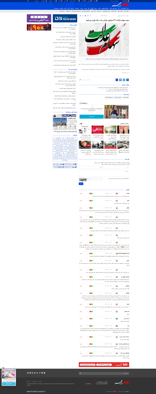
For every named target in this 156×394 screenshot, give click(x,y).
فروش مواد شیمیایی (58, 148)
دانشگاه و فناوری (105, 8)
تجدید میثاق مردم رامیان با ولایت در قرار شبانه (66, 39)
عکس (68, 8)
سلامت (99, 8)
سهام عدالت (125, 97)
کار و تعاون (68, 11)
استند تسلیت (57, 143)
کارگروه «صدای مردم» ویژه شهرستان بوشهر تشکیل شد (64, 65)
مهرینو (61, 158)
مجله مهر (61, 8)
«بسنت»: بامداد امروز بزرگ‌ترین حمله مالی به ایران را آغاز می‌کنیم (65, 61)
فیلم (65, 8)
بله (77, 1)
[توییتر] (37, 373)
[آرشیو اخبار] (30, 373)
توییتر (65, 1)
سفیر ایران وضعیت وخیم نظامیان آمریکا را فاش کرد (65, 96)
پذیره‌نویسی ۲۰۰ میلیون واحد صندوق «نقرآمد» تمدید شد (65, 99)
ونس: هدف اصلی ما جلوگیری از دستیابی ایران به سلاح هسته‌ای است (64, 28)
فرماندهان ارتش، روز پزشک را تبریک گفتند (67, 81)
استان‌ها (72, 8)
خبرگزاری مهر (122, 64)
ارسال (81, 183)
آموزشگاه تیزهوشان (70, 153)
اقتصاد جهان (120, 11)
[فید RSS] (33, 373)
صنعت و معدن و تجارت (76, 11)
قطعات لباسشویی (59, 150)
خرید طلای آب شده (58, 140)
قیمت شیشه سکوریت (71, 140)
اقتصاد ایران (113, 11)
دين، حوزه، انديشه (113, 8)
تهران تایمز (56, 158)
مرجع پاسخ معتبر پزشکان (71, 148)
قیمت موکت (73, 143)
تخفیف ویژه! (9, 384)
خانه (128, 8)
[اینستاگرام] (40, 373)
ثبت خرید (91, 117)
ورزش (85, 8)
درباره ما (40, 381)
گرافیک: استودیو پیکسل (110, 391)
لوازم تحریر (58, 138)
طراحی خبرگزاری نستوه (122, 391)
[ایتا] (28, 373)
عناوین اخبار (126, 11)
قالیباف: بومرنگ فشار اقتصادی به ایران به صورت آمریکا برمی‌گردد (64, 92)
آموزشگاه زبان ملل (58, 155)
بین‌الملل (77, 8)
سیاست (81, 8)
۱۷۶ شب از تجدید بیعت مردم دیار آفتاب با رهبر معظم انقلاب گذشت (64, 43)
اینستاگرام (72, 1)
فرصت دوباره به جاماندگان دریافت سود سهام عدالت (117, 91)
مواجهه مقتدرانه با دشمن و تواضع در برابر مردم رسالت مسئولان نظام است (64, 52)
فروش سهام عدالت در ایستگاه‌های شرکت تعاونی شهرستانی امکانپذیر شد (112, 87)
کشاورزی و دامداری (86, 11)
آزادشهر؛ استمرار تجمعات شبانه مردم (68, 37)
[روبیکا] (35, 373)
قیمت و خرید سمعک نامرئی (70, 158)
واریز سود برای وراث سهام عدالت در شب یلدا (118, 89)
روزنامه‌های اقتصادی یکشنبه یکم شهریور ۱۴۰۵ (65, 132)
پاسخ (81, 193)
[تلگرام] (44, 373)
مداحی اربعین (71, 145)
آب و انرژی (99, 11)
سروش (89, 1)
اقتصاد (92, 8)
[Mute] (108, 117)
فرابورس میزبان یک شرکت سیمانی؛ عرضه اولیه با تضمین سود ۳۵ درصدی (65, 84)
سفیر (64, 140)
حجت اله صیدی (118, 97)
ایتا (54, 1)
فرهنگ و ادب (123, 8)
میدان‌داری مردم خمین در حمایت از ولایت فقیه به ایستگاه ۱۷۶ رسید (65, 47)
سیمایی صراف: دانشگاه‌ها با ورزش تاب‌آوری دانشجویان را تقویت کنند (64, 56)
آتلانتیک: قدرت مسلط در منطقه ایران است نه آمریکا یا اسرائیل (64, 104)
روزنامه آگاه (65, 160)
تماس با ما (34, 381)
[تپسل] (80, 103)
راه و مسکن (93, 11)
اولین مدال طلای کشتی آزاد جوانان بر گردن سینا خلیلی (64, 108)
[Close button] (15, 368)
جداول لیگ (43, 1)
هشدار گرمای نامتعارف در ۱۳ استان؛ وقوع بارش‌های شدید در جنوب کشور (65, 77)
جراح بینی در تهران (70, 138)
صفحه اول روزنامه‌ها (71, 112)
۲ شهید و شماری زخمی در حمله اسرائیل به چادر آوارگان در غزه (66, 33)
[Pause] (106, 117)
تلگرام (95, 1)
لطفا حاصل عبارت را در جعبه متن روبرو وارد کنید (118, 178)
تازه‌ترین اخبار (73, 25)
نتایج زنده (50, 1)
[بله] (42, 373)
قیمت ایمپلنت (72, 150)
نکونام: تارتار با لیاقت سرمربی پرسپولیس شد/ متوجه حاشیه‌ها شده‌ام (65, 72)
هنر (118, 8)
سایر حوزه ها (62, 11)
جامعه (95, 8)
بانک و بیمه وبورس (106, 11)
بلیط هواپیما (58, 153)
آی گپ (83, 1)
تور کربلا (65, 143)
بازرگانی (28, 381)
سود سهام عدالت (109, 97)
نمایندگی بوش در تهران (70, 155)
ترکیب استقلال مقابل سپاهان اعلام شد (67, 88)
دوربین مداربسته (59, 145)
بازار (88, 8)
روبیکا (60, 1)
